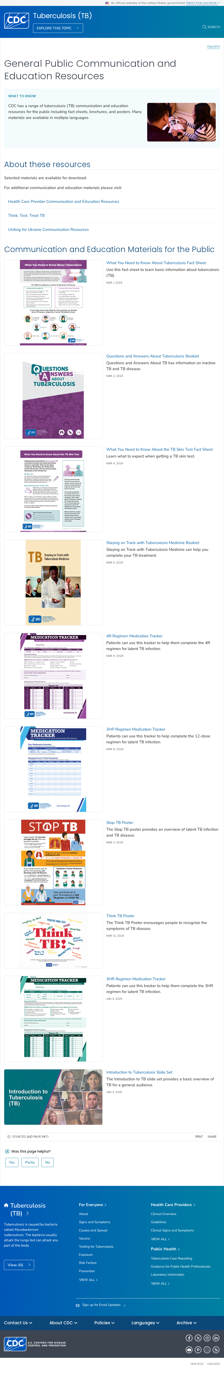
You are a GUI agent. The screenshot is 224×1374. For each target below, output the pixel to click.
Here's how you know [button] (202, 3)
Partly (30, 1162)
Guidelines (158, 1222)
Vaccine (84, 1238)
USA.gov (213, 1364)
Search (214, 27)
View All (16, 1265)
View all (87, 1280)
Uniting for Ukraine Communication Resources (48, 229)
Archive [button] (185, 1323)
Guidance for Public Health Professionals (180, 1266)
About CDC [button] (61, 1323)
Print (199, 1137)
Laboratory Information (167, 1274)
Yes (12, 1162)
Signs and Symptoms (94, 1222)
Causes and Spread (93, 1230)
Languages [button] (144, 1323)
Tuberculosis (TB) (62, 16)
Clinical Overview (164, 1214)
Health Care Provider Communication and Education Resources (63, 201)
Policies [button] (102, 1323)
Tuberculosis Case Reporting (171, 1258)
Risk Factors (87, 1263)
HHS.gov (197, 1364)
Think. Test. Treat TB (26, 215)
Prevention (87, 1271)
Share (212, 1137)
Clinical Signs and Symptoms (172, 1230)
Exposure (86, 1254)
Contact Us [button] (16, 1323)
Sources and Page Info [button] (30, 1137)
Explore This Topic (54, 28)
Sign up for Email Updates (101, 1305)
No (47, 1162)
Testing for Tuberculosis (96, 1246)
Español (213, 46)
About (83, 1214)
